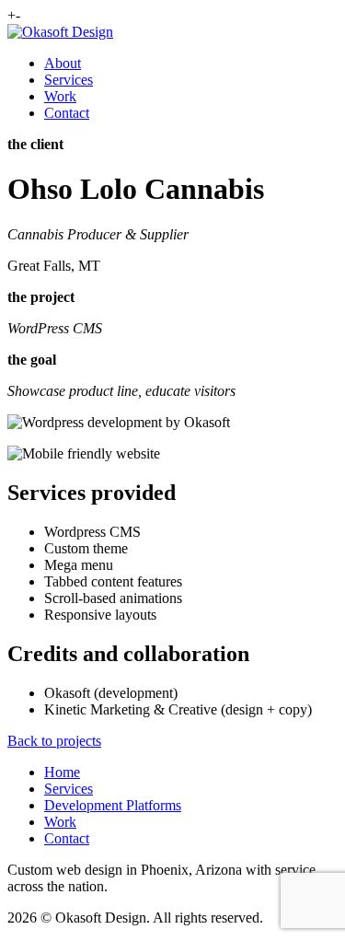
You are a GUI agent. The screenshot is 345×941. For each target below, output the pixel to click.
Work (60, 96)
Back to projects (54, 741)
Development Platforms (112, 805)
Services (68, 79)
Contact (66, 113)
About (62, 63)
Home (62, 772)
